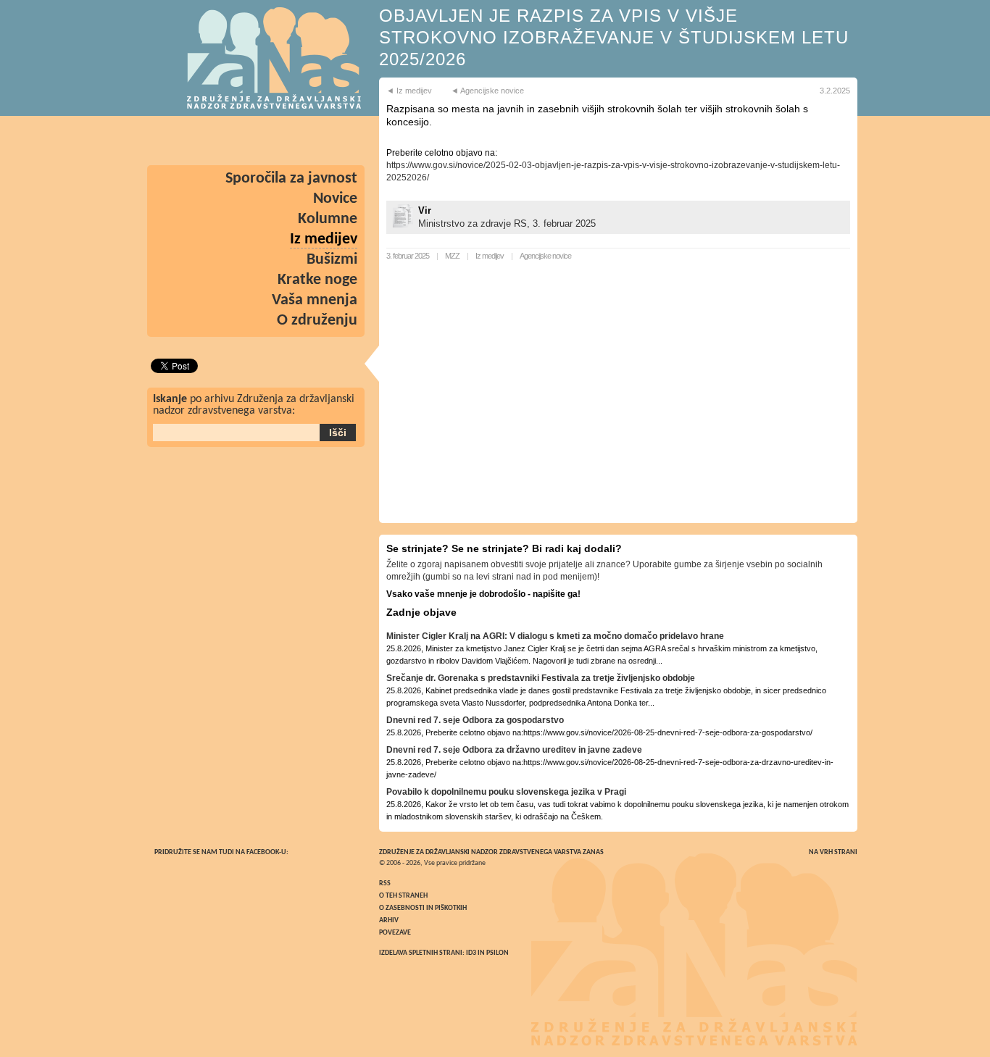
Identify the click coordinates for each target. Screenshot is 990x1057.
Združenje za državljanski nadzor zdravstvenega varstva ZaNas (491, 852)
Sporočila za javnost (291, 178)
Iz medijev (489, 255)
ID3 (471, 953)
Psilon (497, 953)
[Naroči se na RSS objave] (173, 140)
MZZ (452, 255)
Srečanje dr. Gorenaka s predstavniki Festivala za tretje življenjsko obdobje (540, 678)
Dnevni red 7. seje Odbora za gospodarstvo (475, 720)
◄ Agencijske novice (487, 90)
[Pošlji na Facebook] (341, 140)
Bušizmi (332, 259)
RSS (385, 883)
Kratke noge (317, 280)
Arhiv (389, 920)
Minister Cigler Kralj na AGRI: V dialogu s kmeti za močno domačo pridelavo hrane (555, 636)
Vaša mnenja (314, 300)
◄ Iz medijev (409, 90)
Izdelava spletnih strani (420, 953)
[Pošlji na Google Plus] (257, 140)
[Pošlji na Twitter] (299, 140)
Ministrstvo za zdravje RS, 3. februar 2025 (507, 223)
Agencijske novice (545, 255)
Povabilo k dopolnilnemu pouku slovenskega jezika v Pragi (506, 792)
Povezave (395, 933)
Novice (335, 199)
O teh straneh (403, 896)
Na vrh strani (833, 852)
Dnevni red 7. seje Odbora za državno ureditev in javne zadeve (514, 750)
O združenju (317, 320)
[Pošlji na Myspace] (215, 140)
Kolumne (327, 219)
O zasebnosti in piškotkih (423, 908)
